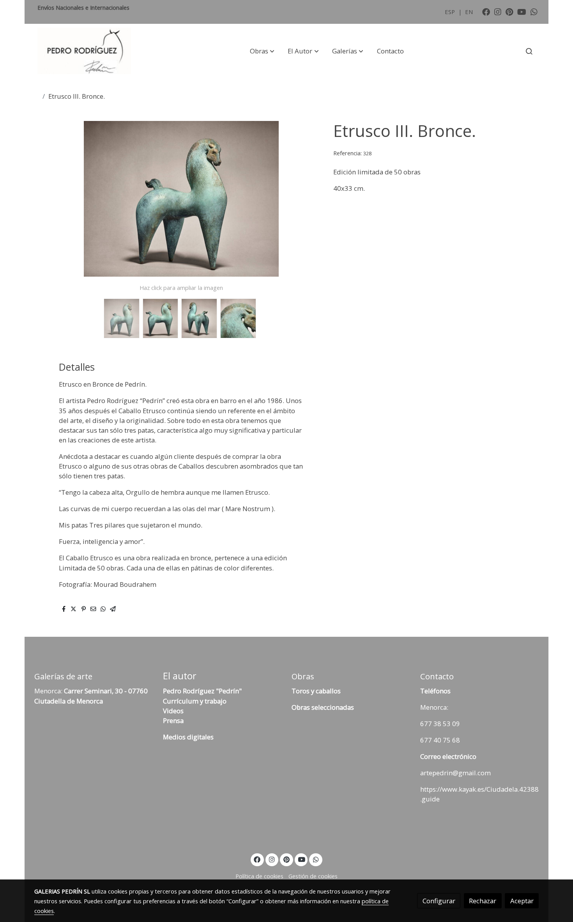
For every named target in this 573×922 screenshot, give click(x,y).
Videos (173, 710)
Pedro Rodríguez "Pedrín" (202, 690)
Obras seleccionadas (323, 707)
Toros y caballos (316, 690)
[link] (84, 51)
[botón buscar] (529, 51)
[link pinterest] (509, 11)
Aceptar (522, 900)
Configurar (439, 900)
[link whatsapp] (534, 11)
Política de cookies (259, 876)
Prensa (173, 720)
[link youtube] (521, 11)
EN (469, 12)
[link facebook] (486, 11)
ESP (450, 12)
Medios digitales (188, 736)
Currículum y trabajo (194, 700)
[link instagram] (497, 11)
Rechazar (482, 900)
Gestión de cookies (313, 876)
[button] (262, 51)
